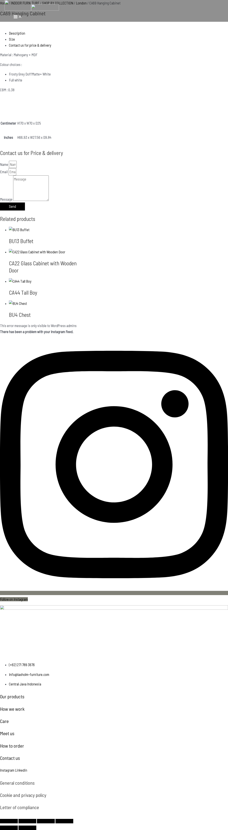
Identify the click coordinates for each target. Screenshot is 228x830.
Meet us (7, 733)
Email (4, 172)
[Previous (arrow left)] (9, 828)
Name (4, 164)
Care (4, 721)
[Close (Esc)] (64, 821)
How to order (12, 746)
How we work (12, 709)
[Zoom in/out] (9, 821)
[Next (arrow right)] (27, 828)
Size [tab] (12, 39)
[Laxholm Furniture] (17, 6)
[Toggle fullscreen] (27, 821)
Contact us (10, 758)
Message (6, 199)
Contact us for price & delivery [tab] (30, 45)
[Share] (46, 821)
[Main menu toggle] (17, 17)
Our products (12, 696)
